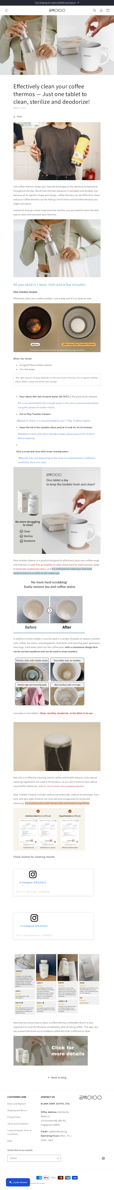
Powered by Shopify (37, 1183)
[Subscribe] (57, 1158)
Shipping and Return (17, 1110)
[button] (6, 10)
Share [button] (19, 116)
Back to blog (58, 1077)
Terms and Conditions (17, 1123)
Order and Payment (16, 1103)
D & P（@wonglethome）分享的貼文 (34, 935)
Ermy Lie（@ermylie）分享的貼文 (33, 892)
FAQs (9, 1141)
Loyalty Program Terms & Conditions (19, 1132)
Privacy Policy (13, 1117)
